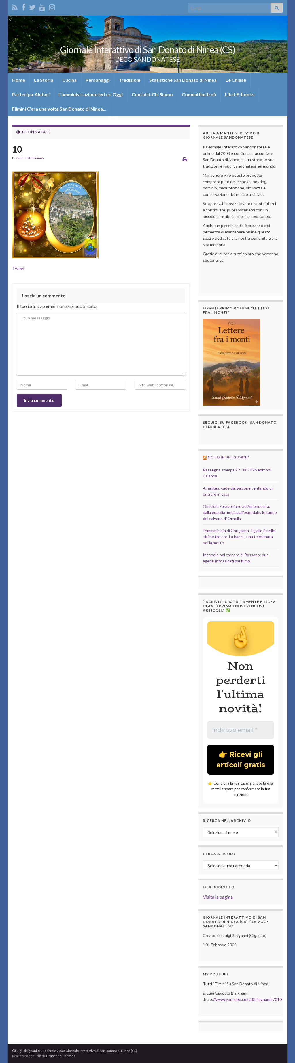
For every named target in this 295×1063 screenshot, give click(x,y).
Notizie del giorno (228, 457)
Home (18, 80)
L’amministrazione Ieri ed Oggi (90, 94)
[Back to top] (282, 1050)
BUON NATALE (36, 131)
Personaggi (98, 80)
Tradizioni (129, 80)
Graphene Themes (60, 1056)
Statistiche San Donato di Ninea (183, 80)
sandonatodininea (30, 158)
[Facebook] (23, 6)
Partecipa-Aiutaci (31, 94)
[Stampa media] (185, 159)
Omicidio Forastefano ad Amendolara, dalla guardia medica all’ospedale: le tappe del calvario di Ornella (240, 512)
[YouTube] (42, 6)
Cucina (69, 80)
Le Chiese (236, 80)
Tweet (18, 268)
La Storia (43, 80)
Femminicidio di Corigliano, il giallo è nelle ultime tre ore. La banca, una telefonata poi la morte (239, 536)
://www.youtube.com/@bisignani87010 (247, 999)
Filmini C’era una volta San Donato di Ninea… (59, 108)
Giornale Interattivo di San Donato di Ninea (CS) (147, 49)
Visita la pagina (218, 897)
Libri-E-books (239, 94)
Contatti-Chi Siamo (152, 94)
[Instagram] (52, 6)
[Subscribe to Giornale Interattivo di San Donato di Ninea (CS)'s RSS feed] (15, 6)
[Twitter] (32, 6)
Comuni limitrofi (199, 94)
